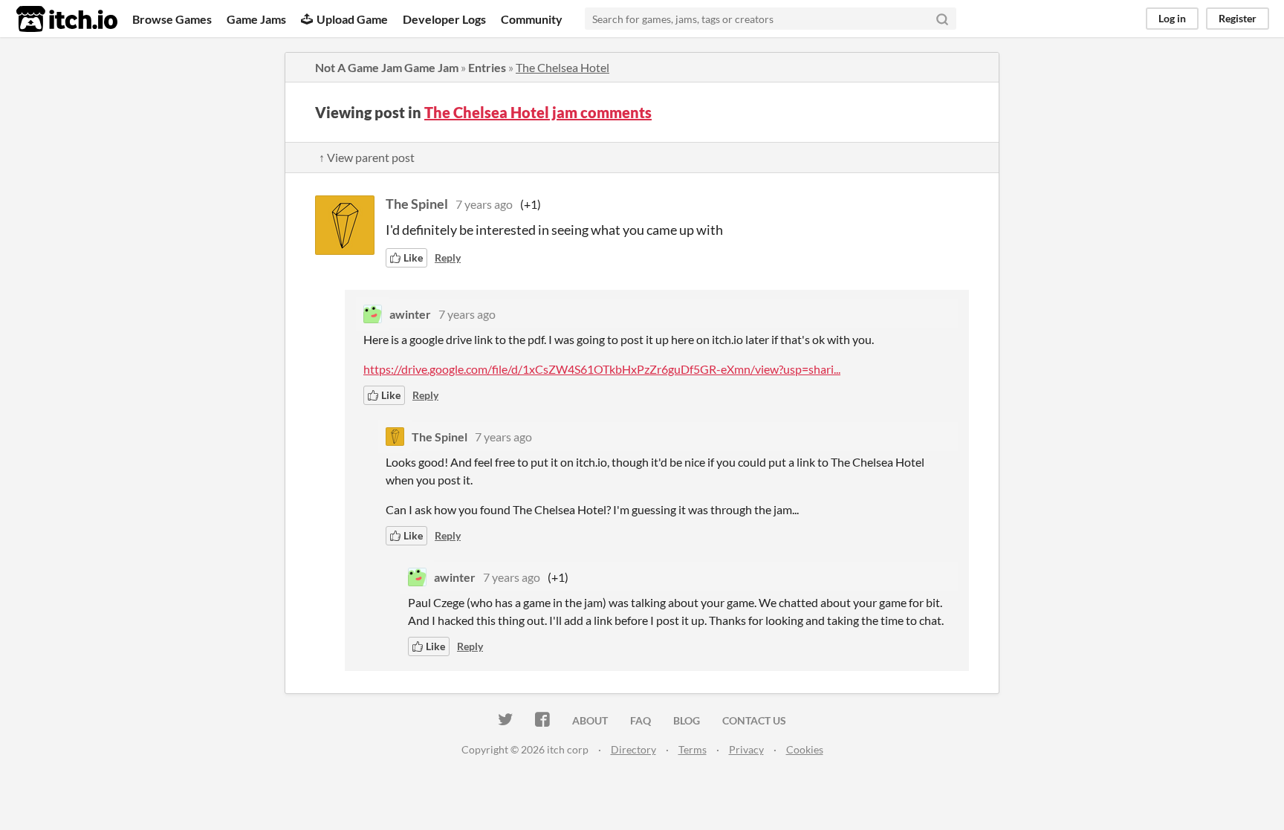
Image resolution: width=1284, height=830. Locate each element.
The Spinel (417, 203)
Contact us (754, 720)
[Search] (942, 18)
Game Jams (256, 19)
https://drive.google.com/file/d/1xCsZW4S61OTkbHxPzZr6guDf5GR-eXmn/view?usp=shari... (601, 369)
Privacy (746, 749)
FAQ (640, 720)
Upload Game (352, 19)
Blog (686, 720)
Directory (633, 749)
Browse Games (172, 19)
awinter (410, 314)
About (590, 720)
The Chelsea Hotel (562, 67)
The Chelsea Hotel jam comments (538, 112)
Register (1238, 18)
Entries (487, 67)
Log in (1172, 18)
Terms (692, 749)
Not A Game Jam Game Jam (386, 67)
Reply (448, 257)
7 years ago (484, 204)
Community (531, 19)
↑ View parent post (367, 157)
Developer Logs (444, 19)
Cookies (804, 749)
